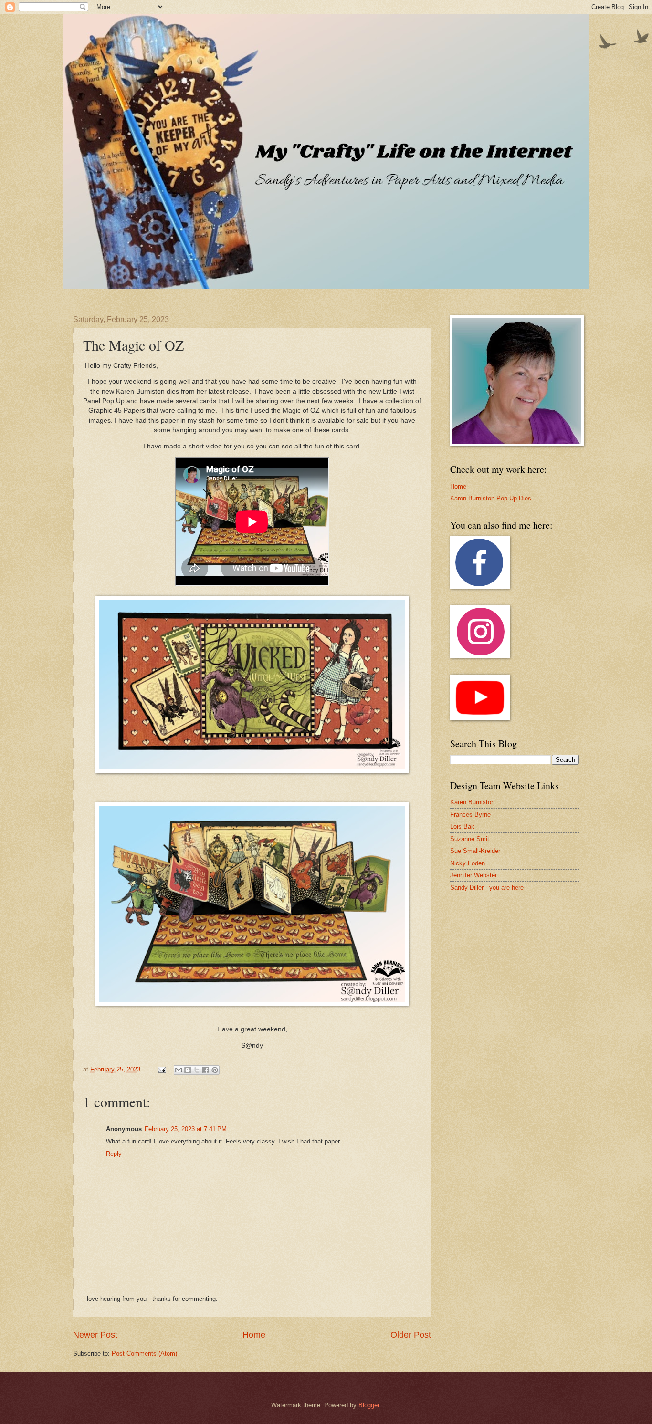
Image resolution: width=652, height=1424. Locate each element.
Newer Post (95, 1335)
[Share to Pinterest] (215, 1070)
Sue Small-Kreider (475, 850)
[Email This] (178, 1070)
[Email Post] (161, 1069)
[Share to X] (196, 1070)
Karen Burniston (472, 802)
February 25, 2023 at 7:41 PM (186, 1129)
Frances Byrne (470, 814)
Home (253, 1335)
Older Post (410, 1335)
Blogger (368, 1405)
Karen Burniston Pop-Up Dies (490, 498)
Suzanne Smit (469, 838)
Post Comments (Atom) (144, 1353)
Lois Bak (462, 826)
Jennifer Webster (473, 875)
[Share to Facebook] (205, 1070)
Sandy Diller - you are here (487, 887)
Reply (114, 1153)
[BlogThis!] (187, 1070)
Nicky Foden (467, 863)
